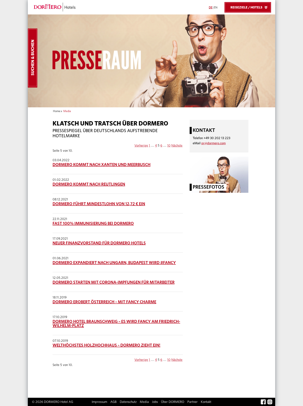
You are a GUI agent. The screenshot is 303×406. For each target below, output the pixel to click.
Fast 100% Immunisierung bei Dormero (93, 223)
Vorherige (141, 145)
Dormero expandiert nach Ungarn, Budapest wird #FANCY (114, 263)
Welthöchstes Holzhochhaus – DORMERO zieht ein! (106, 345)
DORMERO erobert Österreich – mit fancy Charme (104, 302)
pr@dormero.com (213, 143)
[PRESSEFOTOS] (219, 174)
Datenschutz (128, 402)
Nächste (176, 145)
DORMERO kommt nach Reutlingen (89, 184)
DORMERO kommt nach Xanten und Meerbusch (101, 165)
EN (215, 7)
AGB (113, 402)
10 (168, 145)
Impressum (99, 402)
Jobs (155, 402)
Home (56, 111)
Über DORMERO (172, 402)
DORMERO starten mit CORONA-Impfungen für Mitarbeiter (114, 282)
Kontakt (206, 402)
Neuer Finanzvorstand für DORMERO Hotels (99, 243)
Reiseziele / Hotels (249, 7)
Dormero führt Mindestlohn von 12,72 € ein (99, 204)
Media (144, 402)
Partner (192, 402)
